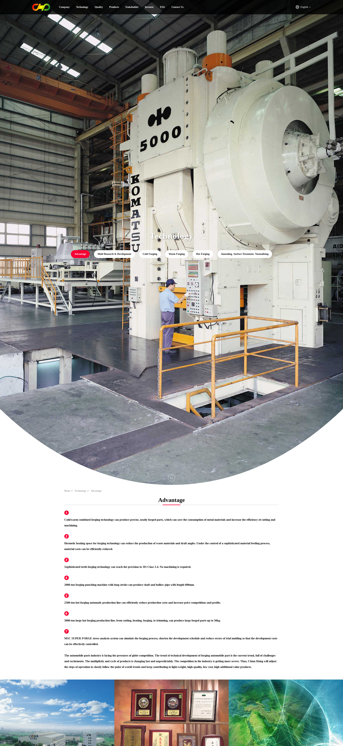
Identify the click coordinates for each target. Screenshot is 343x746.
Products (114, 7)
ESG (162, 7)
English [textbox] (304, 7)
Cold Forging (150, 254)
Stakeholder (131, 7)
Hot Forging (203, 254)
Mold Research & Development (114, 254)
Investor (149, 7)
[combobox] (305, 7)
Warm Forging (177, 254)
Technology (82, 7)
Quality (99, 7)
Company (64, 7)
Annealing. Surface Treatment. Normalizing (245, 254)
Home (67, 490)
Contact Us (177, 7)
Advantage (80, 254)
